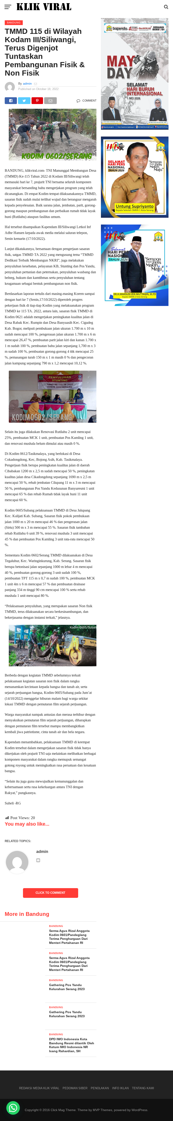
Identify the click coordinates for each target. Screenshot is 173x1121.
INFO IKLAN (120, 1088)
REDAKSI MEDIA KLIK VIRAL (39, 1088)
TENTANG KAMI (143, 1088)
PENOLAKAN (100, 1088)
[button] (13, 1108)
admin (27, 83)
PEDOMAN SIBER (75, 1088)
